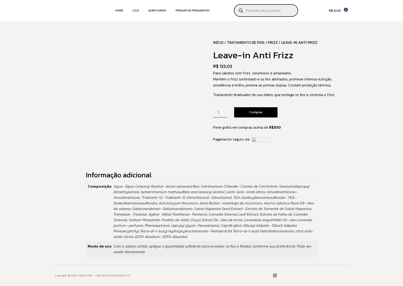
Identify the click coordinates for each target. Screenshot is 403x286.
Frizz (273, 42)
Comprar (255, 112)
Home (119, 10)
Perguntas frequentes (193, 10)
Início (218, 42)
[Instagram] (275, 275)
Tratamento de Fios (245, 42)
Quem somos (157, 10)
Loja (135, 10)
